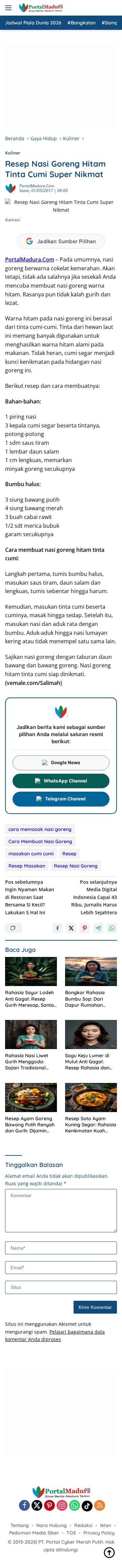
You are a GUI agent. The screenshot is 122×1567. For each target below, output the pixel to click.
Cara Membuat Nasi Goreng (40, 841)
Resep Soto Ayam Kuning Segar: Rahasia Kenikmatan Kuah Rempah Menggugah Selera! (90, 1124)
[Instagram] (62, 1506)
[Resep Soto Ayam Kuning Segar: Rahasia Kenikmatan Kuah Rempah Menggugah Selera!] (91, 1097)
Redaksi (83, 1525)
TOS (71, 1533)
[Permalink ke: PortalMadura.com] (10, 188)
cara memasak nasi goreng (40, 829)
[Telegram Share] (98, 928)
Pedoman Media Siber (34, 1533)
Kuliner (12, 153)
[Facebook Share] (58, 928)
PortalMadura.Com (29, 259)
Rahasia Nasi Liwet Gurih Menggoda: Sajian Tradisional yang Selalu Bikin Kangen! (26, 1061)
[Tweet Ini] (71, 928)
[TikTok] (87, 1506)
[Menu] (9, 8)
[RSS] (99, 1506)
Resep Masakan (26, 866)
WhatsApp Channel (65, 781)
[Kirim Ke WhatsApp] (112, 928)
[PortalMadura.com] (40, 8)
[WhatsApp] (74, 1506)
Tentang (20, 1525)
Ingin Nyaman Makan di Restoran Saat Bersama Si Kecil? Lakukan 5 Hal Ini (29, 897)
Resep (69, 854)
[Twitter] (37, 1506)
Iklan (105, 1525)
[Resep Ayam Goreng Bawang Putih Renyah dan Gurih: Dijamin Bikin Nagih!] (31, 1097)
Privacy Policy (99, 1533)
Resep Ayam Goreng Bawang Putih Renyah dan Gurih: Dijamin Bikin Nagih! (30, 1124)
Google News (65, 762)
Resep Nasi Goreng (76, 866)
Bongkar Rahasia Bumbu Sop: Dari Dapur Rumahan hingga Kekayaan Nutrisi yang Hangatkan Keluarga (89, 998)
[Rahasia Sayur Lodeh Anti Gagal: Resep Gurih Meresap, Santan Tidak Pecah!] (31, 971)
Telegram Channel (65, 798)
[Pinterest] (49, 1506)
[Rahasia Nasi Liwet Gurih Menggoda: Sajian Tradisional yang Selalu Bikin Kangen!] (31, 1034)
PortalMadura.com (36, 186)
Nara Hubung (51, 1525)
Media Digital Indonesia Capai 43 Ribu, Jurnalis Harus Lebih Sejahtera (94, 897)
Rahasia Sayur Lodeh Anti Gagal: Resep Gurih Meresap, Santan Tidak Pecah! (31, 998)
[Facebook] (24, 1506)
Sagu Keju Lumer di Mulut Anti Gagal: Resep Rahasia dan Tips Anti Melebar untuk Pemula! (87, 1061)
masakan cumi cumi (31, 854)
